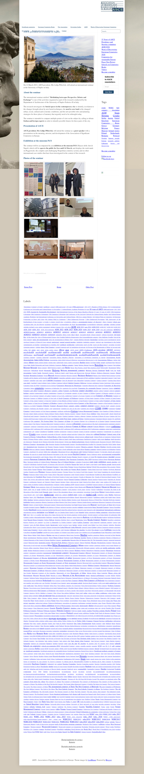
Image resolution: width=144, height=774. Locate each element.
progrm (69, 618)
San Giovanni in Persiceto (69, 638)
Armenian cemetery (29, 347)
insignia (39, 510)
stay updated (58, 664)
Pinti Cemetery (112, 606)
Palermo (82, 598)
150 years (69, 307)
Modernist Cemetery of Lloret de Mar (44, 550)
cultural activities (72, 434)
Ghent (33, 487)
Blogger (109, 760)
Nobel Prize (53, 586)
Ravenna (46, 626)
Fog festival (77, 472)
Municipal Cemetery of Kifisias (110, 568)
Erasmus (69, 457)
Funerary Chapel (50, 482)
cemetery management (36, 393)
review (81, 631)
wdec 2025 (87, 716)
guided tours (72, 494)
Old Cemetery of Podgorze (46, 590)
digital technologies (78, 442)
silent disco (41, 654)
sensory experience (29, 649)
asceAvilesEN (29, 352)
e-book (64, 449)
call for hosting (43, 378)
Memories (71, 543)
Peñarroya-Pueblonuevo (55, 603)
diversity (108, 442)
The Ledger (27, 687)
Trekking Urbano (90, 699)
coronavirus (63, 432)
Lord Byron (46, 532)
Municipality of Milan (78, 573)
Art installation (73, 347)
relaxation (109, 626)
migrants (37, 545)
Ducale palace (58, 449)
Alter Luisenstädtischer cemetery (88, 337)
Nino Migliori (38, 586)
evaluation (78, 462)
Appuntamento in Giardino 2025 (50, 345)
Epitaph (64, 457)
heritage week (76, 500)
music (88, 575)
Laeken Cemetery (83, 522)
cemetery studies (74, 406)
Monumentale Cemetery (113, 560)
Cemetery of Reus (99, 398)
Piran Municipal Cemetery (41, 608)
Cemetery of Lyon (90, 396)
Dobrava (117, 442)
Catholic (64, 383)
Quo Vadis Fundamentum (82, 623)
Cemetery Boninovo (44, 391)
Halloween (117, 495)
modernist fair (60, 550)
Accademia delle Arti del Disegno (34, 324)
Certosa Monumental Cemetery (88, 411)
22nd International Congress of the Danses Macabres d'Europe (75, 312)
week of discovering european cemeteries (68, 724)
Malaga (30, 535)
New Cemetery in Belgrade (60, 581)
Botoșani (87, 373)
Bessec (72, 368)
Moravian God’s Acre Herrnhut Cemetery (94, 563)
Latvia (60, 525)
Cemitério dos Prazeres (88, 409)
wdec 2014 (98, 714)
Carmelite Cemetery (90, 380)
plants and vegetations (87, 608)
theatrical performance (61, 694)
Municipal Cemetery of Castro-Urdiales (43, 568)
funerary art (40, 482)
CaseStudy (34, 383)
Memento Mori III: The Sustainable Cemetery (94, 540)
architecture (71, 345)
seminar (117, 646)
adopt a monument (44, 327)
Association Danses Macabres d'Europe (61, 357)
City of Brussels (90, 421)
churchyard (117, 414)
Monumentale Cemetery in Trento (35, 563)
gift (51, 487)
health (110, 497)
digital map (68, 442)
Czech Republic (53, 439)
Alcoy (77, 335)
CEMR (98, 408)
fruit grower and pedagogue (36, 479)
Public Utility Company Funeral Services (91, 621)
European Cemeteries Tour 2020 (81, 459)
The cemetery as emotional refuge (107, 679)
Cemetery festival (109, 391)
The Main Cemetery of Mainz (39, 687)
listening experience (114, 527)
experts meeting (112, 462)
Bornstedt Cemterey (48, 373)
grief (37, 495)
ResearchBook (96, 628)
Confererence (95, 429)
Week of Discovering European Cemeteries (103, 27)
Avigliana (93, 363)
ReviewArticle (87, 631)
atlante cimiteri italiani (41, 363)
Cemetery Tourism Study (101, 406)
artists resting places (51, 350)
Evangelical (85, 462)
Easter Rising (81, 449)
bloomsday (47, 370)
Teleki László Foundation (41, 679)
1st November (56, 309)
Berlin (67, 367)
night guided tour (111, 583)
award (103, 362)
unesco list (113, 702)
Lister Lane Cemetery (31, 530)
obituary (81, 588)
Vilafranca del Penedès (106, 709)
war (72, 714)
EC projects (39, 452)
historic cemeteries (35, 502)
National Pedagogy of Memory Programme (85, 578)
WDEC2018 (28, 722)
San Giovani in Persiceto (53, 638)
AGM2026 (51, 335)
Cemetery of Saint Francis (113, 398)
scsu (103, 646)
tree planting (77, 699)
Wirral (108, 727)
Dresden (97, 447)
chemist (78, 414)
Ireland (111, 130)
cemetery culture (57, 391)
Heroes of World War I (96, 500)
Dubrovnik (49, 449)
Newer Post (28, 287)
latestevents (54, 525)
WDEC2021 (55, 722)
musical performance (98, 575)
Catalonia (59, 383)
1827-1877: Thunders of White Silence (95, 307)
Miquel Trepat (44, 548)
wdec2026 (100, 722)
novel (38, 588)
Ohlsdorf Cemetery (104, 588)
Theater (51, 694)
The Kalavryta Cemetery (100, 684)
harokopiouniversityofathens (66, 497)
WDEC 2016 (107, 714)
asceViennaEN (50, 355)
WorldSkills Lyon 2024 (108, 729)
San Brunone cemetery (106, 636)
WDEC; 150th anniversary (111, 717)
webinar (106, 722)
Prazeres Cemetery (29, 616)
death (112, 439)
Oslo (25, 598)
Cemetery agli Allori (30, 391)
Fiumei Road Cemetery (79, 469)
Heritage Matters (67, 500)
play (99, 608)
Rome (46, 633)
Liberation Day (28, 527)
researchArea (78, 628)
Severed (69, 649)
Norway (26, 588)
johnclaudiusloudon (40, 517)
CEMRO (105, 408)
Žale (68, 732)
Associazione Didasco (105, 360)
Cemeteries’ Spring (107, 388)
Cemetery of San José (44, 401)
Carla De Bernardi (67, 380)
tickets (114, 694)
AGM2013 (40, 332)
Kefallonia (111, 517)
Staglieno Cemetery (39, 664)
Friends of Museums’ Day (86, 477)
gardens (62, 485)
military (86, 545)
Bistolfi (41, 370)
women (41, 729)
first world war (66, 469)
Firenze (39, 469)
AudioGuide (60, 363)
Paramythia (27, 601)
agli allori (68, 327)
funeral (66, 479)
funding (47, 479)
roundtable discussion (62, 634)
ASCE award (74, 350)
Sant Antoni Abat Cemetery (80, 641)
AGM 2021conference (47, 330)
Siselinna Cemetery (94, 654)
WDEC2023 (74, 722)
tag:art (75, 672)
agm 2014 (88, 327)
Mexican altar (116, 543)
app (102, 342)
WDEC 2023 (50, 716)
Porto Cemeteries (61, 613)
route (70, 634)
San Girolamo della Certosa (86, 638)
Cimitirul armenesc (89, 419)
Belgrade (33, 367)
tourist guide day (98, 697)
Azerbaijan (108, 363)
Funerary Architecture (30, 482)
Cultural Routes (41, 437)
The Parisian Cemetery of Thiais (64, 692)
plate (96, 608)
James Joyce (48, 515)
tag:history (71, 674)
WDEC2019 (37, 722)
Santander (27, 643)
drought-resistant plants (113, 447)
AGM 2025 (87, 329)
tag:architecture (66, 672)
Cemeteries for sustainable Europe (89, 388)
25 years (96, 312)
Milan (49, 545)
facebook (39, 464)
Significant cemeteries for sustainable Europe (53, 651)
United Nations (44, 704)
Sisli (102, 654)
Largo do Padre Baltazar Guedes (40, 525)
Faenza (74, 464)
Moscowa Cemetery (113, 563)
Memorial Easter (33, 543)
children (93, 414)
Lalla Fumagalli (95, 522)
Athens (31, 362)
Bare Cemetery (108, 365)
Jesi (65, 515)
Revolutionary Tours (108, 631)
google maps (81, 489)
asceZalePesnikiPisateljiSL (89, 355)
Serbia (104, 118)
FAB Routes (33, 464)
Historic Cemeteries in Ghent (50, 502)
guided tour (49, 494)
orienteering (108, 596)
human (80, 505)
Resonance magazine (46, 631)
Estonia (104, 141)
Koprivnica (79, 520)
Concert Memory (99, 426)
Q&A (34, 623)
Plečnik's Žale (110, 608)
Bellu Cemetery (42, 368)
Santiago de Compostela (38, 644)
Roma (34, 634)
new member (27, 583)
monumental (47, 553)
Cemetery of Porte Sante (86, 398)
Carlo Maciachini (78, 380)
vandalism (60, 707)
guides (106, 495)
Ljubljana (108, 530)
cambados (68, 378)
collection (69, 424)
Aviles (98, 362)
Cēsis (100, 411)
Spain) (88, 659)
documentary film (42, 444)
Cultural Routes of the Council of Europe (60, 437)
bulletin (104, 376)
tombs (49, 697)
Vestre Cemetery (50, 709)
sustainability (82, 669)
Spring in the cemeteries (113, 659)
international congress (30, 512)
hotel (76, 505)
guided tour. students (61, 495)
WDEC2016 (106, 719)
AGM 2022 (59, 329)
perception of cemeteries (70, 603)
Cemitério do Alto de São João (70, 409)
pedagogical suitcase (42, 603)
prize (25, 618)
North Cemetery (102, 586)
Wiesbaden (85, 727)
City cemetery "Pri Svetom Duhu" (42, 421)
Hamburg (26, 497)
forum (99, 472)
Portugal (116, 135)
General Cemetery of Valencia (101, 485)
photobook (58, 606)
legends (85, 525)
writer (25, 732)
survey (75, 669)
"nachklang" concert (49, 307)
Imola (42, 507)
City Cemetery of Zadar (62, 421)
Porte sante (47, 613)
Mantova (43, 535)
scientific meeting (85, 646)
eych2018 (26, 464)
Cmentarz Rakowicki (47, 424)
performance (82, 603)
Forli (95, 472)
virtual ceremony (59, 712)
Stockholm (44, 666)
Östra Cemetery (32, 598)
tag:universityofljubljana (42, 677)
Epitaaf (59, 457)
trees (83, 699)
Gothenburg (99, 489)
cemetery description (110, 110)
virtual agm (50, 712)
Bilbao (118, 368)
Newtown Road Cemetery (90, 583)
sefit (113, 646)
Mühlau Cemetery (94, 565)
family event (90, 464)
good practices (72, 489)
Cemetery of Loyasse (78, 396)
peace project (102, 601)
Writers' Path (31, 732)
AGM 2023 (68, 329)
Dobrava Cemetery (30, 444)
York (41, 732)
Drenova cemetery (87, 447)
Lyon (103, 532)
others (39, 598)
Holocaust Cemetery (50, 505)
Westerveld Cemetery (50, 726)
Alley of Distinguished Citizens (47, 337)
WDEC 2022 (39, 716)
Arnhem (38, 347)
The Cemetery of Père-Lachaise (108, 682)
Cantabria (97, 378)
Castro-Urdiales (51, 383)
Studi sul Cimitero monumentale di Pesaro (104, 667)
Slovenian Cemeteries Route (95, 656)
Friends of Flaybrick (53, 477)
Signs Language (28, 654)
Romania (105, 135)
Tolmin (26, 697)
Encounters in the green (60, 454)
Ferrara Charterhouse (80, 467)
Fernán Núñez (64, 467)
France (116, 128)
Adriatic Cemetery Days (57, 327)
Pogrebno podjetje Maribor (101, 611)
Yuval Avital (54, 732)
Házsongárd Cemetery (86, 497)
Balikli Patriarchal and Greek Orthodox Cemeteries (46, 365)
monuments (72, 563)
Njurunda (46, 586)
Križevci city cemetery (36, 522)
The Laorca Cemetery (114, 684)
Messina (94, 543)
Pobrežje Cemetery (64, 610)
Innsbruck (33, 510)
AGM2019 (90, 332)
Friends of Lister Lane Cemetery (69, 477)
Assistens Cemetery (29, 357)
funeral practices (93, 479)
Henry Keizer (116, 497)
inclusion (63, 507)
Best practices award (94, 368)
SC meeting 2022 (92, 644)
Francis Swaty (43, 474)
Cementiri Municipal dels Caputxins (93, 386)
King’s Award (71, 520)
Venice (103, 707)
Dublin (26, 449)
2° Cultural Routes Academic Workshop (72, 309)
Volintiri (33, 714)
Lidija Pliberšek (76, 527)
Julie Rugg (62, 517)
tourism (67, 697)
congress (102, 429)
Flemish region (33, 472)
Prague (118, 613)
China (98, 414)
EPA (55, 457)
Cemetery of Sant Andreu (96, 401)
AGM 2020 (27, 329)
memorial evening (45, 543)
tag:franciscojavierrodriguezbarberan (34, 674)
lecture (75, 525)
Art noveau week (115, 347)
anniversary (55, 342)
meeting (83, 538)
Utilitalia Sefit (40, 707)
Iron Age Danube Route (62, 512)
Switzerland (110, 669)
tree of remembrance (67, 699)
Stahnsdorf (51, 664)
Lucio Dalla (70, 532)
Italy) (28, 515)
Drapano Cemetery (59, 447)
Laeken (75, 522)
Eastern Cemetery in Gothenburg (106, 449)
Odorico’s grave (94, 588)
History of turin (33, 505)
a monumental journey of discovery (89, 322)
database (107, 439)
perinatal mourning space (93, 603)
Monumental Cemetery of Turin (74, 560)
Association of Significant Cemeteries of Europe (90, 357)
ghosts (48, 487)
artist (38, 350)
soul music (43, 659)
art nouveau (82, 347)
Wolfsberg (117, 727)
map (53, 535)
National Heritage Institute (47, 578)
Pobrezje (40, 611)
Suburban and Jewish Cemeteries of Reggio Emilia (45, 669)
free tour (60, 474)
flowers (71, 472)
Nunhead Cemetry (62, 588)
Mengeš (82, 543)
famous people (113, 138)
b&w (113, 363)
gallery (98, 482)
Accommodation (81, 324)
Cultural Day (81, 434)
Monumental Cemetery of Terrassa (51, 560)
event (91, 462)
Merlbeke (88, 543)
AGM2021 (107, 332)
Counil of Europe (84, 432)
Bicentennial (112, 368)
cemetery (117, 388)
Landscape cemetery (106, 522)
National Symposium (104, 578)
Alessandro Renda (85, 335)
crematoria (100, 432)
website (112, 722)
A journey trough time (56, 322)
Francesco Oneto (34, 474)
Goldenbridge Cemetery (60, 489)
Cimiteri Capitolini (68, 416)
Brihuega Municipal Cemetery (106, 373)
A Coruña (46, 322)
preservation (55, 616)
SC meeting (82, 643)
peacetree (32, 603)
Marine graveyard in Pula (107, 535)
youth (44, 732)
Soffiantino (33, 659)
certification (67, 411)
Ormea (114, 596)
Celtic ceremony (115, 383)
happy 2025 (33, 497)
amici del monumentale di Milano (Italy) (61, 340)
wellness (107, 724)
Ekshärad (85, 452)
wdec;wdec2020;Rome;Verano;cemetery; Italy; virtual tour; (43, 719)
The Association (62, 27)
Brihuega (93, 373)
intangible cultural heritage (69, 510)
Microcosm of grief (29, 545)
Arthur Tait (27, 350)
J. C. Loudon (37, 515)
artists (42, 350)
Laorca (115, 522)
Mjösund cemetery (89, 548)
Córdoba (56, 432)
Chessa (88, 414)
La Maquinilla (54, 522)
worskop (117, 729)
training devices (34, 699)
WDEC (111, 108)
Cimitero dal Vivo (115, 416)
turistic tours (62, 702)
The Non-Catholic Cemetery (64, 689)
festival (89, 467)
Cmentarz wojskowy (59, 424)
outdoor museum (53, 598)
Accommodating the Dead (67, 324)
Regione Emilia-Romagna (72, 626)
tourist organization (109, 697)
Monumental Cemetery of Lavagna (67, 555)
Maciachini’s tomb (110, 532)
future (68, 482)
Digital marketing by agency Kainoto (72, 740)
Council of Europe (72, 432)
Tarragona (85, 677)
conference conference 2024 (82, 429)
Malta (38, 535)
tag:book (88, 672)
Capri (115, 378)
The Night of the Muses (48, 689)
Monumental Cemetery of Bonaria (102, 553)
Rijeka (29, 633)
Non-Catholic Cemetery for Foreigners (69, 586)
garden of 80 (108, 482)
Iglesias (118, 505)
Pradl (96, 613)
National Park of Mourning (64, 578)
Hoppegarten (60, 505)
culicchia (64, 434)
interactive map (82, 510)
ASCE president (99, 350)
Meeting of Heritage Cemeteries (96, 538)
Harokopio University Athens (47, 497)
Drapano (50, 447)
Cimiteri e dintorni (79, 416)
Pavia (80, 601)
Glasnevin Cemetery (93, 487)
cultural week (88, 437)
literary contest (42, 530)
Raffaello (108, 623)
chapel (31, 414)
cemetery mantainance (50, 393)
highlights (27, 502)
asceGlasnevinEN (54, 352)
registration (84, 626)
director (87, 442)
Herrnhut (106, 500)
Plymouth (117, 608)
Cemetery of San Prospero (80, 401)
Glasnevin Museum (109, 487)
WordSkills (60, 729)
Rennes (26, 628)
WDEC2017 (116, 719)
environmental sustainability (111, 454)
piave (105, 606)
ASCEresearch (115, 352)
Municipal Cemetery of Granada (90, 568)
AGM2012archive (29, 332)
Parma (53, 600)
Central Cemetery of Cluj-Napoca (40, 411)
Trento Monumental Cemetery (109, 699)
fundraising (60, 479)
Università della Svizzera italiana (60, 704)
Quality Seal (51, 623)
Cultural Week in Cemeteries (102, 437)
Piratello (52, 608)
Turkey (68, 702)
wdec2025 (91, 722)
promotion (109, 618)
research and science (56, 628)
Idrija (114, 505)
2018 (119, 309)
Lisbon (94, 527)
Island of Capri (73, 512)
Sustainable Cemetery (93, 669)
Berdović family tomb (58, 368)
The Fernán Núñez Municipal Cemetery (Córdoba (78, 684)
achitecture (99, 324)
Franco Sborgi (52, 474)
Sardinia (55, 644)
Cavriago (89, 383)
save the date (72, 643)
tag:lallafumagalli (90, 674)
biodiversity (27, 370)
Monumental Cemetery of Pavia (82, 558)
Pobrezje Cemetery (50, 611)
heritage (30, 500)
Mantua (49, 535)
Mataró (51, 538)
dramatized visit (42, 447)
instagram (45, 510)
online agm (91, 593)
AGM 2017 (103, 327)
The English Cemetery (56, 684)
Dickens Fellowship (48, 442)
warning (76, 714)
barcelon (91, 365)
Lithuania (105, 143)
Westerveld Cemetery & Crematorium (70, 727)
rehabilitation (102, 626)
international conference (112, 510)
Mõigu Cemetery (69, 550)
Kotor (85, 520)
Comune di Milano (79, 426)
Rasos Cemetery (35, 626)
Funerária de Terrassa (114, 479)
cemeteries (39, 388)
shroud (97, 648)
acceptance (48, 324)
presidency (63, 616)
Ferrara (70, 467)
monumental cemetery (60, 553)
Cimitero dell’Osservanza (46, 419)
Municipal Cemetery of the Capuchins (44, 573)
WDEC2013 (77, 719)
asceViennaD (38, 355)
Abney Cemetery (107, 322)
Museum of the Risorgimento (74, 575)
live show (88, 530)
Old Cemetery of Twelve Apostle (66, 591)
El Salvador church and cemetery (110, 452)
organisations (100, 596)
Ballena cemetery (68, 365)
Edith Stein (47, 452)
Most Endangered (50, 565)
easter (75, 449)
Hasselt (77, 497)
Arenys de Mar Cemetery (100, 345)
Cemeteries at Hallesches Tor (53, 388)
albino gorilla (67, 335)
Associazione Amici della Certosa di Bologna (63, 360)
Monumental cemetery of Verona (96, 560)
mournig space (60, 565)
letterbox (111, 525)
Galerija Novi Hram (89, 482)
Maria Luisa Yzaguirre (73, 535)
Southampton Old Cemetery (72, 659)
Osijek (118, 596)
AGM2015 (57, 332)
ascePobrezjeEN (88, 352)
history (26, 504)
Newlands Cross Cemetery (58, 583)
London (39, 532)
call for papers (53, 378)
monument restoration (36, 553)
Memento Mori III (75, 540)
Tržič (40, 702)
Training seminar (44, 699)
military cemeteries (95, 545)
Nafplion (32, 578)
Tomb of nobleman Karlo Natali (37, 697)
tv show (73, 702)
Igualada (26, 507)
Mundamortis (104, 565)
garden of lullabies (32, 485)
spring (104, 659)
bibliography (104, 368)
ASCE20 (109, 350)
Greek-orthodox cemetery (112, 492)
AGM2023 (27, 334)
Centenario (112, 409)
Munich (112, 565)
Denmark (35, 442)
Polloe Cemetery (35, 613)
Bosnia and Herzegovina (76, 373)
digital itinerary (59, 442)
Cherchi (83, 414)
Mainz (25, 535)
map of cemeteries (60, 535)
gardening (57, 485)
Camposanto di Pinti (82, 378)
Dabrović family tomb (65, 439)
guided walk (91, 494)
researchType (28, 631)
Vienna (63, 709)
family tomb (97, 464)
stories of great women (60, 667)
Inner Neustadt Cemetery (101, 507)
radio (103, 623)
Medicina (77, 538)
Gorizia (93, 489)
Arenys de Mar (87, 345)
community (27, 426)
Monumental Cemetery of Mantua (109, 555)
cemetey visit (48, 409)
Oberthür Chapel (73, 588)
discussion (103, 442)
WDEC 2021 (28, 717)
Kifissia (51, 520)
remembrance (116, 626)
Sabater (86, 634)
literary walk (60, 530)
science (78, 646)
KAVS (92, 517)
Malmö (34, 535)
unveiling (113, 704)
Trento (97, 699)
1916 (109, 307)
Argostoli (117, 345)
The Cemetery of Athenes (53, 682)
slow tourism (108, 656)
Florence (41, 472)
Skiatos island (48, 656)
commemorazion (103, 424)
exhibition (102, 462)
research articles (113, 141)
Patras (58, 601)
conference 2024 (49, 429)
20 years (86, 309)
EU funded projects (101, 457)
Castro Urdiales (41, 383)
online (85, 593)
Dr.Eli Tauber (112, 444)
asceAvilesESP (41, 352)
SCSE (100, 646)
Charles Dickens (49, 414)
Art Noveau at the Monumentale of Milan (98, 347)
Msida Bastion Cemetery (80, 565)
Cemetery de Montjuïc (70, 391)
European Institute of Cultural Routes (39, 462)
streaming (82, 667)
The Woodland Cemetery (42, 694)
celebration (95, 383)
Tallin (65, 677)
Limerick (84, 527)
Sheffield (75, 649)
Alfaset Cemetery (96, 335)
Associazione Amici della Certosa (36, 360)
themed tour (84, 694)
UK (78, 701)
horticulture (67, 505)
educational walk (76, 452)
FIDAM (94, 467)
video (58, 709)
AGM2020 (98, 332)
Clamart (106, 421)
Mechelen (67, 538)
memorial (111, 540)
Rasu (42, 626)
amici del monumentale (40, 340)
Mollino (83, 550)
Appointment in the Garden (112, 342)
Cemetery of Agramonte (64, 393)
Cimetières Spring (56, 416)
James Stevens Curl (58, 515)
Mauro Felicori (58, 538)
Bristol (118, 373)
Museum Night (45, 575)
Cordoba (50, 431)
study (118, 667)
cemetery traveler (115, 406)
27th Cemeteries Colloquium (57, 314)
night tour (30, 585)
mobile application (109, 548)
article (34, 350)
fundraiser (53, 479)
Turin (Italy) (50, 702)
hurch (99, 505)
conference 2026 (69, 429)
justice (74, 517)
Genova (117, 484)
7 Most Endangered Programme (95, 319)
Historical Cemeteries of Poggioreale (109, 502)
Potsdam (92, 613)
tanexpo (75, 677)
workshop (67, 729)
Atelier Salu (116, 360)
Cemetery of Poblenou (70, 398)
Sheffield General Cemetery (86, 649)
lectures (80, 525)
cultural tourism (79, 437)
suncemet (64, 669)
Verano (112, 707)
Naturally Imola (116, 578)
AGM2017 (74, 332)
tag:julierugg (79, 674)
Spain (117, 112)
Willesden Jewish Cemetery (97, 727)
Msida (71, 565)
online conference (101, 593)
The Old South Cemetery (46, 692)
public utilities (57, 621)
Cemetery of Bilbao (89, 393)
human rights (86, 505)
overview (61, 598)
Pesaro (104, 603)
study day (26, 669)
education (54, 452)
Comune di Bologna (65, 426)
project (74, 618)
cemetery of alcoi (77, 393)
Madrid (118, 532)
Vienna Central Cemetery (74, 709)
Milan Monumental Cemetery (65, 545)
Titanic (118, 694)
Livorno (101, 530)
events (104, 108)
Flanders (105, 469)
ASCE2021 (117, 350)
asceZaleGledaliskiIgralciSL (67, 355)
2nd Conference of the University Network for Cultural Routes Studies (87, 314)
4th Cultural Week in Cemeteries (55, 319)
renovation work (34, 628)
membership (66, 540)
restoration (63, 631)
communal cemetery (114, 424)
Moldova (78, 550)
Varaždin (82, 707)
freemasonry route (68, 474)
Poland (104, 133)
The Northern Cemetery (108, 689)
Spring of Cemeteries (30, 662)
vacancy (48, 707)
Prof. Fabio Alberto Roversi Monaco (37, 618)
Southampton (59, 659)
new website (35, 583)
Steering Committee (69, 664)
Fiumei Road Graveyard (95, 469)
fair (78, 464)
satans (66, 644)
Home (59, 287)
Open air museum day (59, 596)
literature (67, 530)
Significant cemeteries (28, 27)
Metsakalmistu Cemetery (104, 543)
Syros (34, 672)
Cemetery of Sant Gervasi (34, 403)
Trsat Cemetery (29, 702)
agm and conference (106, 330)
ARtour (61, 350)
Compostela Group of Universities (47, 426)
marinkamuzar (32, 538)
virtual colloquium (69, 712)
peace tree (109, 600)
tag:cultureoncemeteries (113, 672)
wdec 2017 (116, 714)
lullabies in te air (87, 532)
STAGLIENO (27, 664)
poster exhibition (84, 613)
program (52, 618)
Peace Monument (92, 601)
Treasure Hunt (54, 699)
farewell (37, 467)
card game (39, 380)
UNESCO (107, 702)
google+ (88, 489)
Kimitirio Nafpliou (60, 520)
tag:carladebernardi (99, 672)
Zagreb (64, 732)
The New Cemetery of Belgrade (87, 686)
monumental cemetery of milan (60, 558)
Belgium (105, 128)
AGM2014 (48, 332)
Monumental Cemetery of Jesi (46, 555)
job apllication (113, 515)
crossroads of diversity (54, 434)
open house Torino (78, 596)
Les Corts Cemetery (102, 525)
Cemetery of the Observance (87, 403)
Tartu (90, 677)
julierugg (69, 517)
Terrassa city (71, 679)
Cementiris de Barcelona (112, 385)
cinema (109, 419)
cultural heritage (100, 434)
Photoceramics (66, 606)
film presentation (102, 467)
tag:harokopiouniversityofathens (56, 674)
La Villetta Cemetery (65, 522)
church (111, 414)
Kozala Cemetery (94, 520)
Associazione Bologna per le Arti (87, 360)
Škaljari (36, 656)
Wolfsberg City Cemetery (31, 729)
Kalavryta (80, 517)
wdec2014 (86, 719)
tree (60, 699)
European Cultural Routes (100, 459)
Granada (45, 492)
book (108, 370)
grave (51, 492)
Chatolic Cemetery (70, 414)
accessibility (55, 324)
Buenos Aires (97, 376)
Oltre (54, 593)
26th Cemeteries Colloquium (39, 314)
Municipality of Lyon (63, 573)
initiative (81, 507)
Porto (53, 613)
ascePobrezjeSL (102, 352)
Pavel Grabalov (64, 601)
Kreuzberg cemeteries (114, 520)
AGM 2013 (80, 327)
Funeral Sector (102, 479)
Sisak (86, 654)
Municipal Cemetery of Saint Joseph (95, 571)
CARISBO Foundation (53, 380)
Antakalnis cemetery (89, 342)
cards (44, 380)
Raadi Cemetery (97, 623)
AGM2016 (65, 332)
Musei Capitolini (102, 573)
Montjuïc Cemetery (100, 550)
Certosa (74, 411)
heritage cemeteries (39, 500)
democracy (29, 442)
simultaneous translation (72, 654)
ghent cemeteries (41, 487)
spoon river (98, 659)
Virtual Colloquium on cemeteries (87, 712)
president (107, 616)
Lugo (80, 532)
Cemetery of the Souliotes (105, 403)
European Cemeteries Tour (60, 459)
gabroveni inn (74, 482)
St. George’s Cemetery (55, 662)
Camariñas (62, 378)
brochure (26, 375)
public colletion (39, 621)
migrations (44, 545)
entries (99, 454)
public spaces (49, 621)
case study (27, 383)
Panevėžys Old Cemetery (108, 598)
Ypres (48, 732)
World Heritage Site (77, 729)
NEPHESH (39, 581)
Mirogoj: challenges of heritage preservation (62, 548)
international (100, 510)
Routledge (76, 634)
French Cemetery (80, 474)
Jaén (43, 515)
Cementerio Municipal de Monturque (69, 385)
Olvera (59, 593)
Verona (43, 709)
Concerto (108, 426)
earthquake (69, 449)
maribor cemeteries (93, 535)
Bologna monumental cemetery (73, 370)
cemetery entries (98, 391)
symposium (27, 671)
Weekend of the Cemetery (90, 724)
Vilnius (44, 712)
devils (40, 442)
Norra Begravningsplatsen (89, 586)
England (70, 454)
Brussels (51, 375)
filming (118, 467)
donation (57, 444)
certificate (60, 411)
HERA (25, 500)
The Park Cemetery (80, 692)
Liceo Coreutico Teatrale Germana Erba (48, 527)
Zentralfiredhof (97, 732)
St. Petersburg (116, 662)
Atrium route (52, 363)
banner (76, 365)
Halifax (111, 495)
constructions (116, 429)
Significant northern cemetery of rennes (107, 651)
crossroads (44, 434)
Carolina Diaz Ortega (114, 380)
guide (41, 495)
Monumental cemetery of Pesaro (102, 558)
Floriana (65, 472)
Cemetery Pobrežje (42, 406)
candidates (91, 378)
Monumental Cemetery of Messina (35, 558)
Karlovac (86, 517)
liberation (117, 525)
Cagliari (118, 376)
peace (84, 600)
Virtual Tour (113, 712)
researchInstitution (114, 628)
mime (112, 545)
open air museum (45, 595)
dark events (101, 439)
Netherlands (114, 133)
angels (118, 340)
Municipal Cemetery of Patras (75, 571)
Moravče (79, 563)
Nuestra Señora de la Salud (49, 588)
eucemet (111, 457)
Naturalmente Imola (29, 581)
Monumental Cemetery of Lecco (89, 555)
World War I (88, 729)
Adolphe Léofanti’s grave (31, 327)
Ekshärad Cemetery (94, 452)
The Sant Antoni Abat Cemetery (96, 692)
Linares (89, 527)
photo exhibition (48, 605)
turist (56, 702)
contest (37, 432)
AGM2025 (43, 335)
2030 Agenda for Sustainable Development (41, 312)
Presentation (39, 616)
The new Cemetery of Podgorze (109, 687)
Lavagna (65, 525)
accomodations (91, 324)
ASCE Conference (85, 350)
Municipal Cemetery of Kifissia (34, 570)
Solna (38, 659)
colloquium (76, 424)
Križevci (26, 522)
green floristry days (29, 495)
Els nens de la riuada (36, 454)
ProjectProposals (94, 618)
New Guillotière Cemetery (112, 581)
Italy (117, 108)
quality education (42, 623)
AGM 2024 (78, 329)
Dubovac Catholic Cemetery (37, 449)
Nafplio (113, 575)
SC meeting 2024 (103, 644)
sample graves (95, 636)
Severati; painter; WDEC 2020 (58, 649)
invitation (40, 512)
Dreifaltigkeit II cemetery (73, 447)
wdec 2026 (97, 716)
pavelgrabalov (74, 601)
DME (113, 442)
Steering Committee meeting (85, 664)
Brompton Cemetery (36, 375)
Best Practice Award (81, 368)
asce (67, 349)
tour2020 (62, 697)
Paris (32, 600)
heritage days (57, 500)
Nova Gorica (33, 588)
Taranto (79, 677)
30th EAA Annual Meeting (84, 317)
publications (116, 621)
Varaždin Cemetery (93, 706)
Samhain (87, 636)
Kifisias (46, 520)
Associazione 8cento (113, 357)
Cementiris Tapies (29, 388)
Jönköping (49, 517)
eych (119, 462)
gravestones (87, 492)
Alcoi (73, 335)
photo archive (116, 603)
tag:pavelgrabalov (115, 674)
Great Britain (95, 492)
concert (90, 426)
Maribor (83, 534)
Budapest (89, 375)
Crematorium (107, 432)
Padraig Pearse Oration (72, 598)
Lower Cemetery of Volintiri (58, 532)
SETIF (47, 649)
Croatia (116, 115)
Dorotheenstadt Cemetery (67, 444)
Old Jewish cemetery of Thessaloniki (103, 591)
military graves (105, 545)
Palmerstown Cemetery (93, 598)
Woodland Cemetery (51, 729)
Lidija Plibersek (65, 527)
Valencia (54, 707)
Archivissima (79, 345)
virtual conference (103, 712)
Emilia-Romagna (48, 454)
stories (116, 130)
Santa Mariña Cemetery (113, 641)
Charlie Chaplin (59, 414)
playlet (103, 608)
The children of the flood (42, 684)
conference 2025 (59, 429)
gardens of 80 (69, 484)
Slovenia (105, 115)
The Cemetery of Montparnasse (89, 682)
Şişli (105, 654)
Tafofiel (45, 672)
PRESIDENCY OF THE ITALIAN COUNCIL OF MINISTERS (85, 616)
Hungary (105, 130)
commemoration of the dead (89, 424)
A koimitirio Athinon (70, 322)
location (33, 532)
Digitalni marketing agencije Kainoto (72, 747)
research (47, 628)
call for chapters (33, 378)
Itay (32, 515)
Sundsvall (70, 669)
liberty (35, 527)
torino (54, 696)
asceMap (66, 352)
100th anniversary (60, 307)
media (72, 538)
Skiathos (41, 656)
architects (63, 345)
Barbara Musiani (84, 365)
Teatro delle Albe (29, 679)
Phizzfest (109, 603)
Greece (104, 125)
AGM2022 (116, 332)
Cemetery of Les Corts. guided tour (61, 396)
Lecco (70, 525)
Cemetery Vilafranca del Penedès (34, 409)
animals (49, 342)
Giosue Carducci (69, 487)
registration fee (92, 626)
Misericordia (79, 548)
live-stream (95, 530)
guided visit (81, 495)
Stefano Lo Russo (35, 667)
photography (84, 606)
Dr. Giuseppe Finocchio (101, 444)
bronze (46, 376)
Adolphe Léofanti (115, 324)
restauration (55, 631)
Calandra (26, 378)
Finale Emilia (28, 469)
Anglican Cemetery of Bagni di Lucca (35, 342)
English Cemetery (79, 454)
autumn (87, 363)
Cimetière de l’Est (45, 416)
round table (51, 634)
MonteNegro (90, 550)
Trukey (36, 702)
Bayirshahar (116, 365)
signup (36, 654)
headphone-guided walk (101, 497)
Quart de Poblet (61, 623)
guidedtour (100, 495)
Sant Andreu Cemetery (52, 641)
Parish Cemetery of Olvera (43, 601)
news (68, 583)
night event (101, 583)
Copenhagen (43, 432)
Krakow (104, 520)
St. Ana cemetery (42, 662)
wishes (112, 727)
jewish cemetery (82, 515)
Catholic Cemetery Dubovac (77, 383)
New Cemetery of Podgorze (94, 580)
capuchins (33, 380)
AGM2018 (82, 332)
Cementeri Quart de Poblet (32, 386)
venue (107, 707)
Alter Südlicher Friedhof (106, 337)
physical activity (99, 606)
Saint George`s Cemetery (96, 634)
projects (102, 618)
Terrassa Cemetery (61, 679)
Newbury (47, 583)
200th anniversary (108, 309)
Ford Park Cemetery (87, 472)
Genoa (113, 484)
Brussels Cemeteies (60, 376)
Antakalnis (79, 342)
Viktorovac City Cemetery (91, 709)
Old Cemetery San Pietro (83, 591)
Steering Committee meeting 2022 (105, 664)
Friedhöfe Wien (41, 477)
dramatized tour (32, 447)
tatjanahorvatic (106, 677)
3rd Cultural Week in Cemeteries (102, 317)
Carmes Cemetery (102, 380)
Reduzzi (61, 626)
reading (52, 626)
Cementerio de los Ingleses (48, 386)
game (101, 482)
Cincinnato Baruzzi (101, 419)
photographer (75, 606)
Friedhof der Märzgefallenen (103, 474)
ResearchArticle (87, 628)
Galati (81, 482)
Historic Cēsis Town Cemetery (68, 502)
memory (77, 543)
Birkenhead (34, 370)
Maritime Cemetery (42, 538)
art (68, 347)
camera (73, 378)
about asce (116, 322)
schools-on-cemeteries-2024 (50, 646)
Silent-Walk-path (60, 654)
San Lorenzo (100, 638)
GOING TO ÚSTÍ (46, 489)
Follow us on (106, 156)
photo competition (36, 606)
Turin (44, 701)
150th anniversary (78, 307)
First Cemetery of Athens (51, 469)
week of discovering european (45, 724)
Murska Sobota (91, 573)
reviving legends (97, 631)
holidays (41, 505)
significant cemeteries (33, 651)
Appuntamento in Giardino (32, 345)
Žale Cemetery (75, 732)
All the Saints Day (32, 337)
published (26, 623)
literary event (52, 530)
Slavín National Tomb (72, 656)
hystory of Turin (106, 505)
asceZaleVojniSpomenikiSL (110, 355)
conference (115, 426)
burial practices (110, 376)
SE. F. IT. (108, 646)
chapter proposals (38, 414)
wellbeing (101, 724)
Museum (36, 575)
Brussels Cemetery (72, 376)
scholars (111, 644)
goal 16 (34, 489)
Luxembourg (96, 532)
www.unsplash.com (40, 273)
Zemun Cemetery (87, 732)
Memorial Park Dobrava (59, 543)
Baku (28, 365)
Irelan (46, 512)
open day (69, 596)
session (42, 649)
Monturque (109, 550)
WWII (37, 732)
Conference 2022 (29, 429)
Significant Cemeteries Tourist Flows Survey (80, 651)
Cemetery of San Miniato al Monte (61, 401)
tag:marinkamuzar (102, 674)
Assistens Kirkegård (42, 357)
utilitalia (32, 707)
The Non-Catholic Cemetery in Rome (87, 689)
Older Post (90, 287)
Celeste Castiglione (104, 383)
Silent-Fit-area (50, 654)
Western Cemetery (35, 727)
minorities (36, 548)
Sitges (31, 656)
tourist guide (89, 697)
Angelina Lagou (103, 340)
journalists (56, 517)
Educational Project (64, 452)
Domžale (51, 444)
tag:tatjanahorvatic (29, 677)
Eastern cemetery (90, 449)
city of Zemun (99, 421)
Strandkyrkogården (73, 667)
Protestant (32, 621)
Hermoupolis (84, 500)
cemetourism (56, 409)
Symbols (117, 669)
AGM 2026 (96, 329)
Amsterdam (94, 340)
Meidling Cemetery (55, 540)
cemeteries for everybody (70, 388)
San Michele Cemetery (111, 638)
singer (82, 654)
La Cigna (46, 522)
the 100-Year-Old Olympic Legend (86, 679)
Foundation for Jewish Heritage (111, 472)
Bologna (56, 370)
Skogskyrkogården (59, 656)
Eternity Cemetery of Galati (86, 457)
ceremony (53, 411)
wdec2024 (83, 722)
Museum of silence (56, 575)
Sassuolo (60, 644)
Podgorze (74, 611)
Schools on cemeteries (32, 646)
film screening (111, 467)
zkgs (103, 732)
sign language (113, 649)
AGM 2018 (110, 327)
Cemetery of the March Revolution (67, 403)
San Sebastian (39, 641)
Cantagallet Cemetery (107, 378)
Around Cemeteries (61, 347)
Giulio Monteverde (79, 487)
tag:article (81, 672)
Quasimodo (69, 623)
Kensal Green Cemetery (36, 520)
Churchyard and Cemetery (31, 416)
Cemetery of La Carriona (31, 396)
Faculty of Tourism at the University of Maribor (57, 464)
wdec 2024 (61, 716)
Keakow (104, 517)
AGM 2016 (96, 327)
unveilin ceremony (104, 704)
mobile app (99, 548)
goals (38, 489)
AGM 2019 (117, 327)
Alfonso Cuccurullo (108, 335)
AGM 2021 (36, 329)
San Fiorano (33, 638)
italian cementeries (90, 512)
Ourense (44, 598)
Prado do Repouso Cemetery (107, 613)
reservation (36, 631)
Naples (37, 578)
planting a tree (76, 608)
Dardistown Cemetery (90, 439)
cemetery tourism (87, 405)
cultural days (89, 434)
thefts (71, 694)
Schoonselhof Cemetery (68, 646)
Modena (30, 550)
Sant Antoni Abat (64, 641)
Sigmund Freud (104, 649)
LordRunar (92, 760)
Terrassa (52, 679)
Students (88, 666)
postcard (75, 613)
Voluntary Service (53, 714)
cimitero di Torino (78, 419)
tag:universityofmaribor (56, 677)
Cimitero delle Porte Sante (62, 419)
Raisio (113, 623)
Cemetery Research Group (59, 406)
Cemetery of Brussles (101, 393)
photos (91, 605)
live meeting (81, 530)
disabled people (94, 442)
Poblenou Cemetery (30, 611)
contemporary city (29, 432)
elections (26, 454)
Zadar (60, 732)
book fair (113, 370)
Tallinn (70, 676)
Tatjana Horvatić (97, 677)
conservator (109, 429)
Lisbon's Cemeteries (102, 527)
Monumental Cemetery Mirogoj (80, 553)
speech (92, 659)
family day (82, 464)
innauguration (88, 507)
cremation (93, 432)
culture (41, 439)
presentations (47, 616)
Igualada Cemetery (34, 507)
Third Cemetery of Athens (104, 694)
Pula (31, 623)
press (112, 616)
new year (42, 583)
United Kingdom (32, 704)
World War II (97, 729)
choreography (105, 414)
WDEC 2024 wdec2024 (74, 717)
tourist (73, 697)
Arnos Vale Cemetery (48, 347)
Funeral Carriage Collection (78, 479)
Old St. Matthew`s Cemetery (44, 593)
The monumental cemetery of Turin (61, 686)
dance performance (78, 439)
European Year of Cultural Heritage (63, 462)
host (73, 505)
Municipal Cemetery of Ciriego (68, 568)
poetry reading (87, 611)
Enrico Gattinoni (92, 454)
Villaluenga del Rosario (34, 712)
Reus (76, 631)
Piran (118, 606)
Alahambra (59, 335)
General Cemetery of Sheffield (83, 485)
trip (119, 699)
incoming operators (72, 507)
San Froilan (41, 638)
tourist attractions (80, 697)
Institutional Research (54, 510)
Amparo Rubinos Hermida (82, 340)
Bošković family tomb (62, 373)
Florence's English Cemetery (54, 472)
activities (106, 324)
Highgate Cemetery (114, 500)
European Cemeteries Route (46, 27)
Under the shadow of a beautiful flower (91, 702)
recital (57, 626)
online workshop (33, 596)
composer (33, 426)
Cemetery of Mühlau (36, 398)
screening (94, 646)
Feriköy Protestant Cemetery (49, 467)
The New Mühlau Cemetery (32, 689)
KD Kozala (98, 517)
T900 (39, 672)
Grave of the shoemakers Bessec (63, 492)
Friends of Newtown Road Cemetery (106, 477)
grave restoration (78, 492)
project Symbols (83, 618)
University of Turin (77, 704)
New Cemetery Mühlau (76, 580)
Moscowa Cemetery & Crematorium (34, 565)
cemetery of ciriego (114, 393)
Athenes (26, 363)
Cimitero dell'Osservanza (31, 419)
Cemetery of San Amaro (31, 401)
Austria (110, 118)
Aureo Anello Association (71, 363)
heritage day (49, 500)
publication (109, 621)
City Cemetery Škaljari (78, 421)
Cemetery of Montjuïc (104, 395)
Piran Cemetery (28, 608)
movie (67, 565)
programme (62, 618)
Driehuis (103, 447)
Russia (81, 633)
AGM (85, 27)
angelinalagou (112, 340)
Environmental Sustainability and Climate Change (38, 457)
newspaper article (76, 583)
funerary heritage (60, 482)
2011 (115, 309)
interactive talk (91, 510)
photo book (27, 606)
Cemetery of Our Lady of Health (53, 398)
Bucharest (81, 375)
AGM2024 (36, 334)
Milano (81, 545)
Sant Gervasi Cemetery (98, 641)
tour (58, 697)
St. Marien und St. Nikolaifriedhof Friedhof (75, 662)
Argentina (111, 345)
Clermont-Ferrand (115, 421)
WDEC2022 (64, 722)
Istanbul (81, 512)
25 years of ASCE (105, 312)
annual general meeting (68, 342)
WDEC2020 (47, 722)
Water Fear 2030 (84, 714)
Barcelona (99, 364)
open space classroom (90, 596)
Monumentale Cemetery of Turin (57, 563)
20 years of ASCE (96, 309)
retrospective (71, 631)
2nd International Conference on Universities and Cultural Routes (55, 317)
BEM (49, 368)
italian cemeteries (102, 512)
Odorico (86, 588)
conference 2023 (39, 429)
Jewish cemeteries (72, 515)
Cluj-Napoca (36, 424)
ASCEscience (28, 355)
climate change (28, 424)
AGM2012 (116, 329)
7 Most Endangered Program (75, 319)
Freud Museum (89, 474)
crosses (38, 434)
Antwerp (98, 342)
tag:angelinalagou (54, 672)
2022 (25, 312)
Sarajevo (49, 643)
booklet (34, 373)
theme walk (77, 694)
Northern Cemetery (114, 585)
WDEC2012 (67, 719)
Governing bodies (76, 27)
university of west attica (90, 704)
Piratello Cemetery (63, 608)
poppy (42, 613)
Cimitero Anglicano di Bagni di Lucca (97, 416)
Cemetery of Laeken (45, 396)
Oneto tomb (79, 593)
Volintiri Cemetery (41, 714)
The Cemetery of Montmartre (70, 682)
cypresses (46, 439)
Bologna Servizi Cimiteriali (95, 370)
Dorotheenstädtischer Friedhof (85, 444)
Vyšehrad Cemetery (65, 714)
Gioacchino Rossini (58, 487)
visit (28, 714)
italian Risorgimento (114, 512)
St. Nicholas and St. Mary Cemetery (100, 662)
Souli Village (51, 659)
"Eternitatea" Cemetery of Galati (33, 307)
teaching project (115, 677)
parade (118, 598)
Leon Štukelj (92, 525)
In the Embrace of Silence (52, 507)
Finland (34, 469)
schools (117, 643)
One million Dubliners (68, 593)
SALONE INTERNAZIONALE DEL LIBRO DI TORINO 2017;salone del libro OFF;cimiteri (57, 636)
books (39, 373)
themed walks (92, 694)
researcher (104, 628)
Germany (116, 125)
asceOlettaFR (76, 352)
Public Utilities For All (69, 621)
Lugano (76, 532)
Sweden (104, 138)
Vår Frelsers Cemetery (71, 707)
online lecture (112, 593)
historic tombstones (92, 502)
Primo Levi (117, 616)
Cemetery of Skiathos (50, 403)
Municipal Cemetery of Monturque (55, 571)
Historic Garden (82, 502)
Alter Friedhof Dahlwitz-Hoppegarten (67, 337)
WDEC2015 (96, 719)
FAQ (33, 467)
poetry (79, 611)
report (42, 628)
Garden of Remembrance (46, 485)
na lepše (107, 575)
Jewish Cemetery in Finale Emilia (98, 515)
